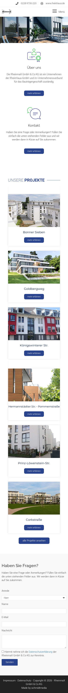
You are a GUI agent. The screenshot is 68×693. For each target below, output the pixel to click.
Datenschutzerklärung (40, 651)
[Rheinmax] (7, 12)
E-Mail (5, 617)
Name (5, 604)
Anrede (5, 590)
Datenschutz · (25, 680)
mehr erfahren (34, 240)
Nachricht (7, 630)
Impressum (9, 680)
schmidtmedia (39, 687)
